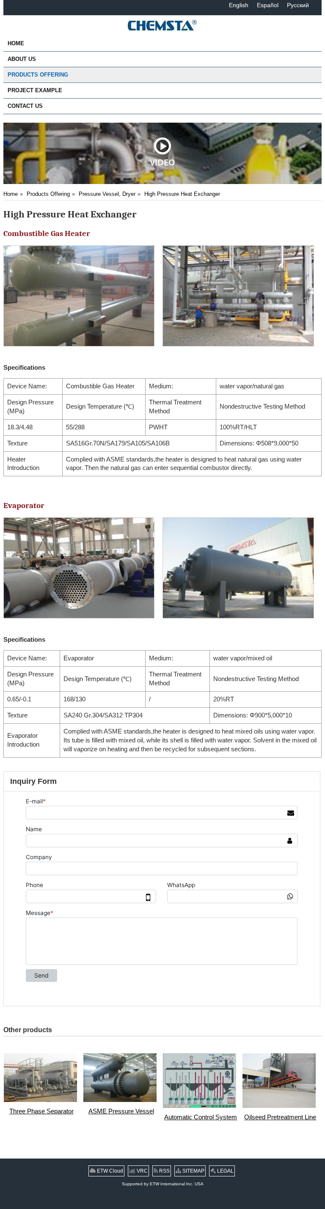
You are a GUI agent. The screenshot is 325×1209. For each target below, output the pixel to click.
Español (267, 5)
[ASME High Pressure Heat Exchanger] (79, 295)
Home (10, 194)
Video (162, 162)
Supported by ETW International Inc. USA (163, 1184)
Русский (298, 5)
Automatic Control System (200, 1117)
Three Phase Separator (41, 1111)
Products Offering (48, 194)
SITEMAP (192, 1171)
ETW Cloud (109, 1171)
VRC (141, 1171)
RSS (164, 1171)
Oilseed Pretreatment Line (280, 1117)
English (238, 5)
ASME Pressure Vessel (121, 1111)
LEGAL (225, 1171)
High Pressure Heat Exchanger (182, 194)
